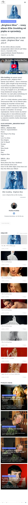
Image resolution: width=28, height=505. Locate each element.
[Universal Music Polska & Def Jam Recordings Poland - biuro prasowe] (3, 3)
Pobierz (24, 248)
